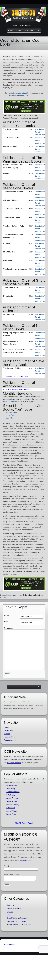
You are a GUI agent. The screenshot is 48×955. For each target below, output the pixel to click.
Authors (32, 25)
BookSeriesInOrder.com (22, 924)
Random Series (10, 737)
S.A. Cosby (10, 795)
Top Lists (10, 912)
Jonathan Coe (25, 93)
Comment (8, 628)
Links (9, 915)
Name (6, 616)
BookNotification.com (19, 96)
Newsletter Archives (14, 908)
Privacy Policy (9, 944)
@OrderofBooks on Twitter (16, 921)
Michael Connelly (12, 805)
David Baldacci (12, 785)
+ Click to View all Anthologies (16, 389)
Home (15, 25)
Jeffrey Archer (11, 801)
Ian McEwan (10, 415)
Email (6, 622)
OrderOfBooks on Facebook (17, 918)
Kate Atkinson (11, 418)
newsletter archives (10, 402)
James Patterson (12, 798)
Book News (11, 905)
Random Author (10, 740)
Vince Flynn (10, 808)
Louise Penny (11, 814)
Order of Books (6, 595)
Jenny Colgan (11, 811)
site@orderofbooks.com (22, 860)
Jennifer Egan (11, 412)
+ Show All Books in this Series (16, 377)
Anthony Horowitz (12, 792)
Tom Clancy (10, 788)
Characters (23, 25)
